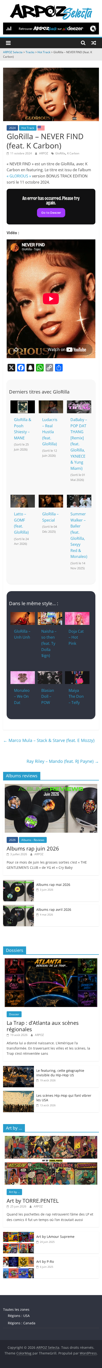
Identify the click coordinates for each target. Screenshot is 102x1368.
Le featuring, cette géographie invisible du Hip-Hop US (60, 1073)
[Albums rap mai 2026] (18, 882)
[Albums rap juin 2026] (51, 786)
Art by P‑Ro (45, 1261)
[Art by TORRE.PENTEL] (51, 1138)
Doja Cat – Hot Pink (76, 637)
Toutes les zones (16, 1309)
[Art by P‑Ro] (18, 1259)
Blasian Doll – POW (47, 696)
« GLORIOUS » (19, 176)
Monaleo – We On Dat (22, 696)
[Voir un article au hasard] (93, 43)
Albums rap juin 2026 (33, 848)
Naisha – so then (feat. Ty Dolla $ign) (48, 643)
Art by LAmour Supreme (55, 1236)
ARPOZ (44, 153)
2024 (12, 128)
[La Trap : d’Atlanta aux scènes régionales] (51, 961)
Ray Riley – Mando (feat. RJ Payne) (63, 761)
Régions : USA (19, 1315)
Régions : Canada (21, 1323)
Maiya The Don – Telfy (76, 696)
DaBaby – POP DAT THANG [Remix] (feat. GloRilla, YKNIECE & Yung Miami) (78, 444)
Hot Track (27, 128)
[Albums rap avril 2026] (18, 907)
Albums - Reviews (32, 840)
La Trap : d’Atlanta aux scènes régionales (43, 1025)
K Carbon (73, 153)
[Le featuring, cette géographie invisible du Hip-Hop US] (18, 1068)
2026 (12, 840)
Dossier (14, 1014)
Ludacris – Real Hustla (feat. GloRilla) (49, 431)
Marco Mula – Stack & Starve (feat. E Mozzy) (48, 740)
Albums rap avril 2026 (53, 909)
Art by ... (14, 1192)
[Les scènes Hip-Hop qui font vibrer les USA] (18, 1093)
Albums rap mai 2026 (53, 884)
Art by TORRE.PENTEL (33, 1200)
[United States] (41, 127)
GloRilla (60, 153)
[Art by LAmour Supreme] (18, 1234)
